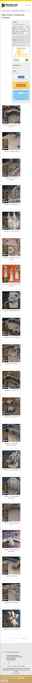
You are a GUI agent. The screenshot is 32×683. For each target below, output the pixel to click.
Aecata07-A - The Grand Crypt (11, 231)
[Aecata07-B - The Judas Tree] (11, 202)
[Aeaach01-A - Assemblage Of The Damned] (11, 282)
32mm (14, 73)
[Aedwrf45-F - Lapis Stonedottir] (11, 468)
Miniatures (22, 10)
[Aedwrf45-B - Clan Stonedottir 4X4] (11, 521)
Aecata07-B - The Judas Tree (12, 204)
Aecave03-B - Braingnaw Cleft (11, 417)
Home (4, 10)
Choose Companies (21, 85)
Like (22, 93)
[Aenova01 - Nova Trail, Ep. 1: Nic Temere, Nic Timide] (11, 123)
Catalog (8, 10)
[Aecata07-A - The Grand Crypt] (11, 229)
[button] (26, 5)
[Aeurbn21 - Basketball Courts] (11, 149)
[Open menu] (29, 5)
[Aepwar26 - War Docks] (11, 574)
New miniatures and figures (13, 655)
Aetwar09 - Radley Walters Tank (11, 310)
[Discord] (8, 663)
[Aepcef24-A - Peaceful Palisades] (11, 335)
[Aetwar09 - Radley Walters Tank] (11, 309)
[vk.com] (3, 663)
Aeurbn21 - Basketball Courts (11, 151)
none (14, 67)
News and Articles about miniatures (14, 656)
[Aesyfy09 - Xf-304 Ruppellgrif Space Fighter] (11, 547)
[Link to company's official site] (15, 60)
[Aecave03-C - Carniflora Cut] (11, 388)
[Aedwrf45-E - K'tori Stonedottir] (11, 627)
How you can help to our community (16, 666)
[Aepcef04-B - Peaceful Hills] (11, 600)
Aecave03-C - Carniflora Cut (11, 390)
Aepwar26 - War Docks (11, 576)
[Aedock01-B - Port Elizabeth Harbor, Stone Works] (11, 441)
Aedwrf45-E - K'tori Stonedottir (11, 629)
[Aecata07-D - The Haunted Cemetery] (11, 176)
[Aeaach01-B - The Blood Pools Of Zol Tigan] (11, 256)
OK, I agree (4, 680)
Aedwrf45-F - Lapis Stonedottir (11, 470)
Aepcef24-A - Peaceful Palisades (11, 337)
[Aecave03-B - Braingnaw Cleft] (11, 415)
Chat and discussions (11, 658)
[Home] (9, 5)
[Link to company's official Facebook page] (17, 60)
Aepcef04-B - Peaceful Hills (11, 602)
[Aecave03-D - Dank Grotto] (11, 362)
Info (27, 60)
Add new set (21, 77)
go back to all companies (19, 24)
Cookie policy (20, 678)
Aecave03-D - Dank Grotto (11, 363)
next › (22, 638)
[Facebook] (6, 663)
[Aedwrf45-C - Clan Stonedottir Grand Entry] (11, 494)
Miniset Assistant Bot (11, 659)
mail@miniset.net (16, 673)
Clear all (14, 40)
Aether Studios (15, 10)
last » (26, 638)
